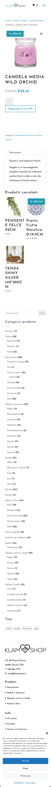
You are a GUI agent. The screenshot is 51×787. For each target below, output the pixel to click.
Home (8, 21)
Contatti (11, 724)
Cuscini (10, 563)
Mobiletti (11, 425)
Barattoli (11, 341)
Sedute (8, 543)
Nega (25, 768)
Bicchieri (11, 346)
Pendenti (11, 510)
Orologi (11, 382)
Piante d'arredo (14, 516)
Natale (8, 458)
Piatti (10, 352)
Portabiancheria (15, 430)
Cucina (8, 337)
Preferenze (26, 776)
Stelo (9, 527)
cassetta (17, 628)
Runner (10, 568)
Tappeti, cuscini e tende (16, 553)
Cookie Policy (19, 783)
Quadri (10, 441)
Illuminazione (13, 414)
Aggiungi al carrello (20, 108)
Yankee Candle (20, 21)
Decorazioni (11, 357)
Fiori (9, 473)
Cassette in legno (15, 362)
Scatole (10, 447)
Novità (31, 135)
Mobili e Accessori (14, 404)
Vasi (9, 399)
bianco (8, 628)
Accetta (25, 761)
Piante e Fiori (11, 500)
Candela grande (15, 594)
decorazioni (27, 628)
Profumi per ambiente (16, 538)
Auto (9, 589)
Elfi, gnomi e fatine (16, 468)
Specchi (11, 452)
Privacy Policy (30, 783)
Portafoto (12, 436)
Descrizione (15, 153)
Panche (8, 495)
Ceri (9, 367)
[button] (47, 733)
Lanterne (11, 420)
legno (37, 628)
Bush (9, 505)
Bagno (10, 409)
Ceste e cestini (14, 373)
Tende (10, 579)
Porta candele (14, 388)
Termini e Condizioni (17, 729)
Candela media (36, 21)
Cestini (12, 377)
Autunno (9, 331)
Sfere (9, 484)
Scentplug (12, 611)
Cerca (42, 313)
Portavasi (11, 393)
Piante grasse (14, 521)
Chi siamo (12, 718)
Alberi (10, 462)
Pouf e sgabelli (12, 532)
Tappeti (11, 574)
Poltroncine (12, 547)
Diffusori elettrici (15, 605)
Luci (9, 479)
